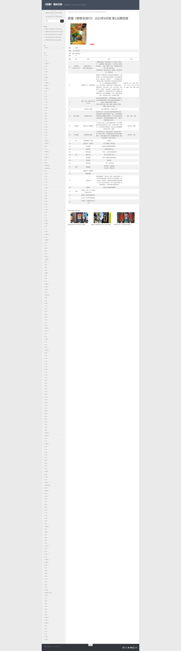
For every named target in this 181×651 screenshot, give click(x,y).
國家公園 (46, 151)
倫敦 (46, 91)
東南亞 (46, 330)
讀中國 (46, 562)
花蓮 (103, 12)
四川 (77, 12)
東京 (46, 325)
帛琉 (46, 242)
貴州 (46, 567)
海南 (46, 394)
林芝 (46, 333)
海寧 (46, 399)
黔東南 (46, 636)
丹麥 (46, 69)
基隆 (46, 162)
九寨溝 (46, 71)
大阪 (46, 179)
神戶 (46, 457)
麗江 (46, 628)
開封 (46, 584)
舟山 (46, 512)
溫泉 (46, 419)
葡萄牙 (46, 532)
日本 (87, 12)
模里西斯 (46, 350)
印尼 (46, 121)
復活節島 (46, 259)
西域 (46, 548)
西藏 (46, 556)
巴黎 (46, 237)
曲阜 (46, 311)
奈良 (46, 184)
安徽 (80, 12)
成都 (46, 275)
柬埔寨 (46, 339)
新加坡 (46, 286)
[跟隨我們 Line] (134, 648)
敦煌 (46, 281)
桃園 (46, 347)
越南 (105, 12)
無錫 (46, 438)
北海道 (46, 107)
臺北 (46, 504)
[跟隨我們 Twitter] (129, 648)
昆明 (46, 308)
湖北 (94, 12)
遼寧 (46, 573)
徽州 (46, 264)
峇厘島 (46, 220)
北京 (73, 12)
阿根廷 (46, 595)
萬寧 (46, 523)
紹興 (46, 474)
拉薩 (46, 278)
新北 (46, 292)
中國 (46, 60)
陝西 (46, 598)
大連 (46, 176)
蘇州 (46, 540)
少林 (46, 206)
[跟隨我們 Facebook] (123, 648)
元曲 (46, 93)
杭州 (46, 322)
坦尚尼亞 (46, 157)
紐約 (46, 468)
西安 (46, 551)
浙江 (91, 12)
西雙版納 (46, 559)
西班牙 (46, 554)
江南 (89, 12)
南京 (46, 110)
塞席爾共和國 (47, 168)
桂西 (46, 344)
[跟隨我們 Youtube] (131, 648)
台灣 (46, 132)
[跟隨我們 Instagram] (126, 648)
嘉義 (46, 146)
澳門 (46, 427)
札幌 (46, 319)
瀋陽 (46, 430)
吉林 (46, 135)
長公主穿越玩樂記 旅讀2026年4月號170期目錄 (53, 37)
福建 (98, 12)
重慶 (46, 576)
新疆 (46, 297)
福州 (46, 463)
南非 (46, 118)
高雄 (46, 625)
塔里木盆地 (47, 165)
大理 (46, 173)
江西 (46, 366)
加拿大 (46, 99)
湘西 (46, 413)
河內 (46, 372)
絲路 (46, 479)
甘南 (46, 449)
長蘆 (46, 581)
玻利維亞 (46, 443)
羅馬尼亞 (46, 490)
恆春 (46, 267)
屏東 (46, 212)
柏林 (46, 336)
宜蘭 (46, 195)
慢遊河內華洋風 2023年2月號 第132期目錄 (76, 224)
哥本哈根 (46, 143)
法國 (46, 380)
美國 (46, 493)
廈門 (46, 248)
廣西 (46, 253)
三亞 (46, 55)
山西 (84, 12)
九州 (46, 74)
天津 (46, 182)
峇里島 (46, 223)
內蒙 (46, 96)
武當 (46, 358)
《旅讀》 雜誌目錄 (53, 4)
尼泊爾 (46, 209)
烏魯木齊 (46, 435)
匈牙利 (46, 102)
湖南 (46, 410)
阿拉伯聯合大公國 (48, 592)
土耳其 (46, 154)
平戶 (46, 245)
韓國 (46, 609)
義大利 (46, 496)
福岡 (96, 12)
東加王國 (46, 328)
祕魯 (46, 454)
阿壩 (46, 587)
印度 (46, 124)
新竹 (46, 300)
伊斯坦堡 (46, 82)
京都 (46, 80)
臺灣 (101, 12)
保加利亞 (46, 88)
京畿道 (46, 77)
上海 (46, 58)
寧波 (46, 201)
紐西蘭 (46, 471)
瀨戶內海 (46, 432)
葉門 (46, 529)
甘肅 (46, 452)
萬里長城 (46, 526)
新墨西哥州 (47, 295)
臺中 (46, 501)
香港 (46, 614)
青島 (46, 603)
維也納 (46, 482)
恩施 (46, 270)
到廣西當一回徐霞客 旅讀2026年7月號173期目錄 (101, 224)
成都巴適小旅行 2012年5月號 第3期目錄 (122, 224)
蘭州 (46, 543)
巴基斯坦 (46, 234)
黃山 (46, 631)
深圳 (46, 405)
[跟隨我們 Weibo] (136, 648)
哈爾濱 (46, 140)
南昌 (46, 113)
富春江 (46, 198)
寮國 (46, 204)
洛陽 (46, 388)
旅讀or (46, 303)
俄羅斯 (46, 85)
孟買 (46, 190)
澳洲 (46, 424)
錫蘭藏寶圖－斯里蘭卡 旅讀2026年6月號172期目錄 (54, 31)
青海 (46, 606)
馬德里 (46, 620)
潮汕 (46, 421)
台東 (75, 12)
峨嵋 (46, 226)
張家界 (46, 256)
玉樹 (46, 441)
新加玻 (46, 289)
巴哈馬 (46, 231)
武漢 (46, 355)
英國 (46, 518)
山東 (82, 12)
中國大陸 (69, 12)
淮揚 (46, 402)
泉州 (46, 377)
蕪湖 (46, 537)
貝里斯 (46, 565)
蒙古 (46, 534)
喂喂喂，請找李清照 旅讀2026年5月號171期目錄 (53, 34)
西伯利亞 (46, 545)
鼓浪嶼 (46, 639)
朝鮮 (46, 317)
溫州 (46, 416)
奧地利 (46, 187)
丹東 (46, 66)
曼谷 (46, 314)
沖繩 (46, 369)
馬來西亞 (46, 617)
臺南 (46, 507)
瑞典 (46, 446)
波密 (46, 383)
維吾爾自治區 (47, 485)
